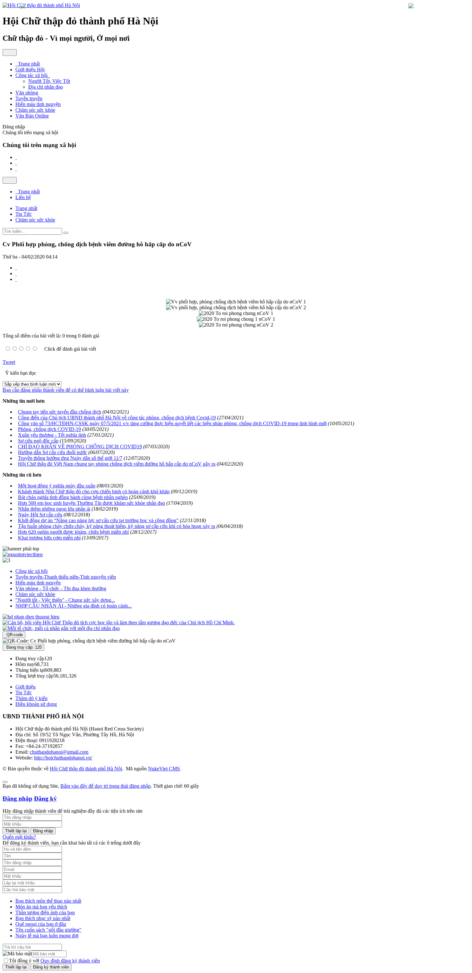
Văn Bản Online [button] (32, 115)
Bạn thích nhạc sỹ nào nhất (42, 918)
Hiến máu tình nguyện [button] (38, 104)
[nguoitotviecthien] (23, 554)
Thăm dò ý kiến (31, 698)
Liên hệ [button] (23, 197)
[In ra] (16, 273)
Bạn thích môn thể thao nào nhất (48, 901)
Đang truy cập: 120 (23, 647)
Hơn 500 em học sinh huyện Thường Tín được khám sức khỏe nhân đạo (91, 503)
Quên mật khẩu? (19, 837)
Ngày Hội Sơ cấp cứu (40, 514)
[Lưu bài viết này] (16, 279)
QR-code (14, 634)
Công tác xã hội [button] (32, 75)
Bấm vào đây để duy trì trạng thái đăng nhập (105, 786)
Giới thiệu (25, 686)
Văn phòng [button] (26, 92)
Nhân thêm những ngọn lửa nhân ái (54, 509)
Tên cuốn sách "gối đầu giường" (48, 930)
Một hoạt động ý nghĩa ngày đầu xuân (56, 485)
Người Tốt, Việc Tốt (49, 81)
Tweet (9, 362)
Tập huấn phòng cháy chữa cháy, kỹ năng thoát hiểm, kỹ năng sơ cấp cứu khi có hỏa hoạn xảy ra (116, 526)
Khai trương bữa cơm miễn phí (49, 537)
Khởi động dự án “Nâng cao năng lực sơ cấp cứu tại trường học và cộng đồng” (98, 520)
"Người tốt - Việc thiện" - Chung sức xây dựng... (65, 600)
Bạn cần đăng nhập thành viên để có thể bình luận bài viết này (66, 390)
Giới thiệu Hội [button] (30, 69)
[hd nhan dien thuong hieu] (31, 616)
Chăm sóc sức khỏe (35, 594)
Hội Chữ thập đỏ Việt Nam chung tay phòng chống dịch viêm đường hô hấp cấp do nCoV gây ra (116, 464)
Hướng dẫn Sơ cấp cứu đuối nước (52, 452)
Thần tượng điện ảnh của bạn (45, 912)
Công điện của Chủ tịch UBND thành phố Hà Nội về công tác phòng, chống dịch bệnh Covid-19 (117, 417)
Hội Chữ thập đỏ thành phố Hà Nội (86, 768)
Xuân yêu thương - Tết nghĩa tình (52, 435)
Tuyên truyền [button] (28, 98)
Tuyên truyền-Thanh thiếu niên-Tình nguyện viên (65, 577)
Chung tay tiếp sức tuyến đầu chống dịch (59, 412)
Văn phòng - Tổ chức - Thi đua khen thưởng (60, 588)
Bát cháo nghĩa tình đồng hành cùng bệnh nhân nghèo (73, 497)
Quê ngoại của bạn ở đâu (40, 924)
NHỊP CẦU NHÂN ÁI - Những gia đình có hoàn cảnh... (73, 606)
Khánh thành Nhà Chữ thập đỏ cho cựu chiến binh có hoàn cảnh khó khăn (94, 491)
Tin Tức (23, 692)
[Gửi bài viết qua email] (16, 267)
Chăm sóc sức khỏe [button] (35, 110)
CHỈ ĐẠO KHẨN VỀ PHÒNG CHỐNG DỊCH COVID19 (80, 446)
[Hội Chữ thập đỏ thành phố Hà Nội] (41, 5)
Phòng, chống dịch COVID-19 (49, 429)
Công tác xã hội (31, 571)
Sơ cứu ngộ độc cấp (38, 440)
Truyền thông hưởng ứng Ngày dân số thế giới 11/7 (70, 458)
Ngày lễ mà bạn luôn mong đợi (46, 935)
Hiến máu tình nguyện (38, 582)
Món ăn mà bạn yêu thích (41, 906)
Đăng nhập (17, 798)
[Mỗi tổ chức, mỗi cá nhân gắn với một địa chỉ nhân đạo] (61, 628)
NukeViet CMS (164, 768)
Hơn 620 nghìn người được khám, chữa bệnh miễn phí (73, 532)
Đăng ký (45, 798)
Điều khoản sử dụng (36, 704)
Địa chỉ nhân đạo (45, 87)
